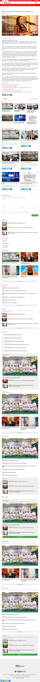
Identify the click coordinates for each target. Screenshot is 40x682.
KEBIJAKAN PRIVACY (32, 674)
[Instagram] (21, 672)
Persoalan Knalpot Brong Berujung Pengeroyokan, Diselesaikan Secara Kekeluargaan (17, 87)
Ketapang (3, 9)
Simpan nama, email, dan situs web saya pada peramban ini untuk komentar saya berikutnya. (18, 212)
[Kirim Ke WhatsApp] (37, 99)
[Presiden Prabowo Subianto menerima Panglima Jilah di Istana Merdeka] (4, 228)
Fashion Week (5, 245)
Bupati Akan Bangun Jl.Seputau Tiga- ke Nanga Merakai (14, 341)
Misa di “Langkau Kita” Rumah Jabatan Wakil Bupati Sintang (14, 347)
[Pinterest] (19, 672)
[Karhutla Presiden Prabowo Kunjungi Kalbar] (20, 106)
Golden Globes (5, 247)
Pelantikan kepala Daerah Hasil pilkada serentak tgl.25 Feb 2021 (15, 350)
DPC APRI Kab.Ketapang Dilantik (7, 89)
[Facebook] (15, 672)
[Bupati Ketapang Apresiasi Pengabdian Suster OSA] (7, 106)
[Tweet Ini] (31, 99)
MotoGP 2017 (5, 240)
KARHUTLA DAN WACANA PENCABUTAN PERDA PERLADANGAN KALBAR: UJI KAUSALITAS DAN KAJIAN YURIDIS (23, 233)
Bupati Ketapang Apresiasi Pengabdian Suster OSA (11, 84)
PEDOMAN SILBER (18, 675)
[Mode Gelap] (35, 3)
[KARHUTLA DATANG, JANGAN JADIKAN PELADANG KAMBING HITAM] (29, 270)
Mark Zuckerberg (6, 243)
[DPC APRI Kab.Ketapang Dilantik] (7, 118)
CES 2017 (4, 241)
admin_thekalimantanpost (7, 13)
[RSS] (25, 672)
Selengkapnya (19, 281)
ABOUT (8, 674)
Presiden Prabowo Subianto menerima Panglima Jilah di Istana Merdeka (20, 227)
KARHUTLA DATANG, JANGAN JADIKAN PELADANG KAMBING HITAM (29, 277)
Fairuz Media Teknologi (20, 678)
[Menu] (2, 3)
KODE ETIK (12, 674)
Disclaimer (12, 675)
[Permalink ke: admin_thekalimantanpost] (2, 13)
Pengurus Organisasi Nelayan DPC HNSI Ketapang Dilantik (12, 90)
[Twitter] (17, 672)
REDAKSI (23, 674)
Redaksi (27, 674)
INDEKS (5, 674)
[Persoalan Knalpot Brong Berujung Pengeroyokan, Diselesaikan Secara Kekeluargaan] (32, 106)
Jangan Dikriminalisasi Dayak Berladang (9, 472)
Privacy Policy (18, 674)
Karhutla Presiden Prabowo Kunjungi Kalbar (9, 86)
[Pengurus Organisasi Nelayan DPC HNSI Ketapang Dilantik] (20, 118)
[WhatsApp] (23, 672)
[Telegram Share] (35, 99)
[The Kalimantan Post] (7, 3)
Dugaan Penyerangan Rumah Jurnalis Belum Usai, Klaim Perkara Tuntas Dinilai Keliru (16, 92)
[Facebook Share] (29, 99)
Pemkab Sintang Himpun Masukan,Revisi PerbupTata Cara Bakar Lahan (16, 344)
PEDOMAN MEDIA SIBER (26, 675)
